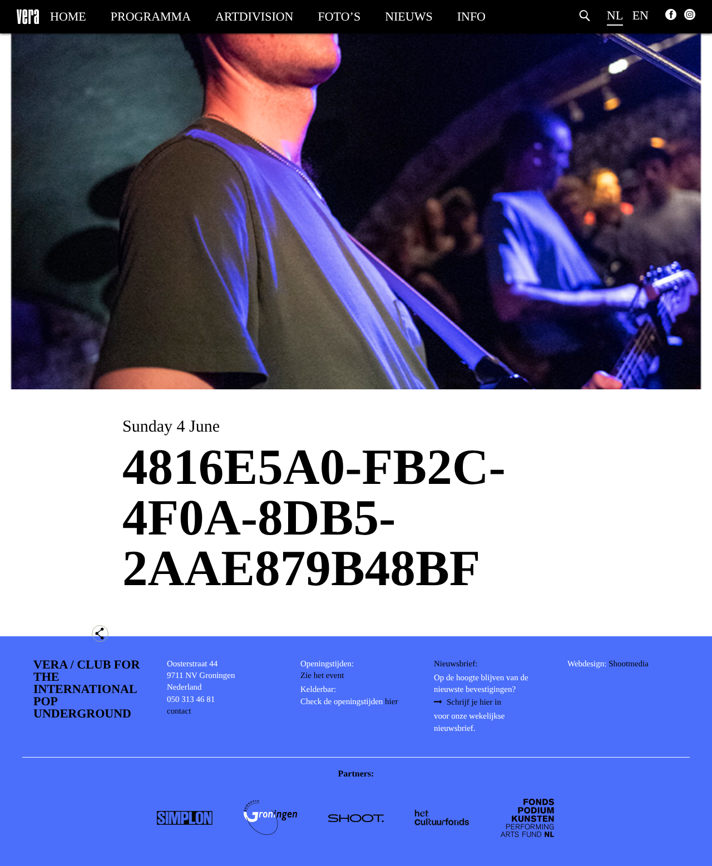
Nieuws (409, 16)
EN (640, 15)
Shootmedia (629, 664)
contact (179, 711)
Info (471, 16)
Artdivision (254, 16)
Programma (151, 16)
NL (615, 15)
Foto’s (339, 16)
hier (391, 701)
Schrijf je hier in (474, 702)
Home (68, 16)
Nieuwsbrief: (455, 664)
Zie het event (322, 675)
